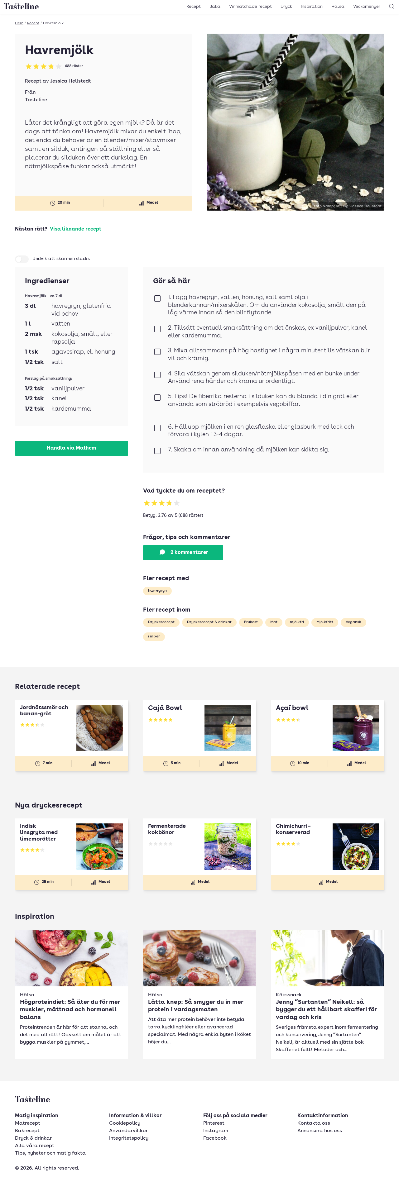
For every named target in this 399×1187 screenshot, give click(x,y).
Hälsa (337, 6)
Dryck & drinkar (33, 1138)
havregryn (157, 591)
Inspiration (312, 6)
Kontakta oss (313, 1123)
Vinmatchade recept (250, 6)
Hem (19, 23)
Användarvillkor (128, 1130)
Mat (273, 622)
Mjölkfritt (324, 622)
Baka (214, 6)
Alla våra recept (34, 1145)
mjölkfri (297, 622)
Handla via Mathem (71, 448)
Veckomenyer (366, 6)
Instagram (215, 1130)
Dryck (286, 6)
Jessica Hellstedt (70, 81)
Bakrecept (27, 1130)
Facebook (215, 1138)
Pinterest (213, 1123)
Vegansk (353, 622)
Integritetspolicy (128, 1138)
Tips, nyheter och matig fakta (50, 1153)
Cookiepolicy (124, 1123)
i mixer (154, 636)
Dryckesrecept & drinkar (209, 622)
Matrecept (27, 1123)
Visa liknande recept (75, 229)
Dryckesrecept (161, 622)
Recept (193, 6)
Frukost (251, 622)
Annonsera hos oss (319, 1130)
